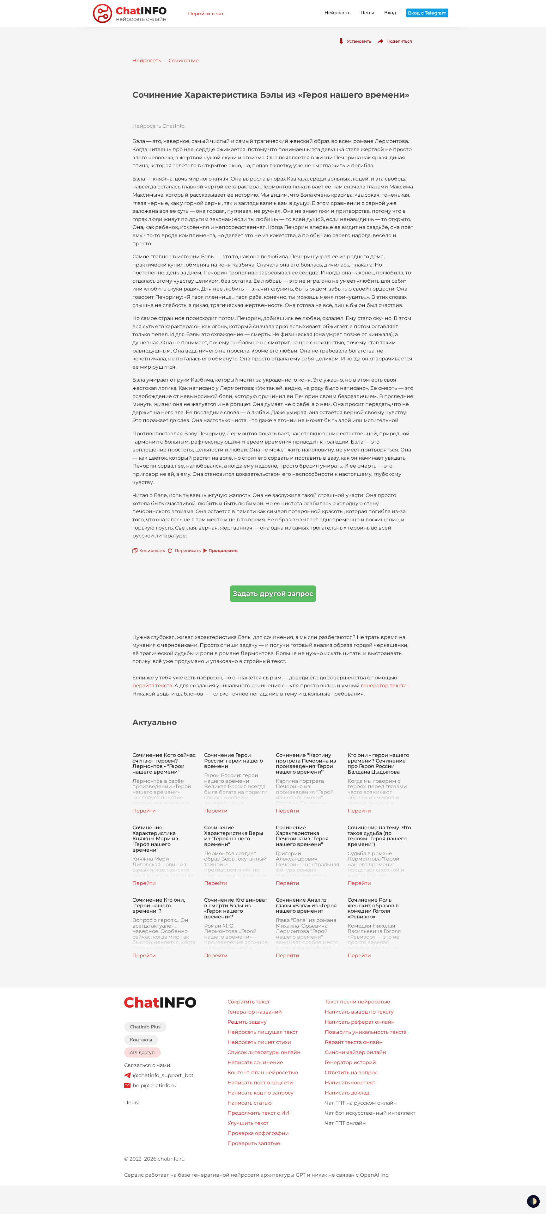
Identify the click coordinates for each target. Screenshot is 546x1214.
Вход (390, 12)
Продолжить (223, 550)
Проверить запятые (254, 1143)
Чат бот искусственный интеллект (370, 1113)
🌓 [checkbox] (533, 1201)
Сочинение (184, 61)
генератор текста (384, 686)
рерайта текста (152, 686)
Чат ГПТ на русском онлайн (361, 1103)
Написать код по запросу (261, 1093)
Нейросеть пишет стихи (259, 1042)
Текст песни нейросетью (357, 1002)
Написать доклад (347, 1093)
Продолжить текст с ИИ (258, 1113)
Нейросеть (337, 12)
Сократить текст (249, 1002)
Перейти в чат (206, 13)
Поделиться (399, 41)
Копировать (152, 550)
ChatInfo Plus (145, 1027)
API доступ (142, 1052)
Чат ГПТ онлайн (345, 1123)
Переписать (188, 550)
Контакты (141, 1040)
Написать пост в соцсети (260, 1083)
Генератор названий (255, 1012)
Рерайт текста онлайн (354, 1042)
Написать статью (250, 1103)
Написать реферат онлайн (360, 1022)
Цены (367, 12)
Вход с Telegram (427, 13)
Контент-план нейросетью (263, 1073)
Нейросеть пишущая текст (263, 1032)
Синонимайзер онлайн (355, 1052)
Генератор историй (350, 1062)
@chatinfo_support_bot (163, 1075)
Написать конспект (350, 1083)
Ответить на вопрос (351, 1073)
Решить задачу (247, 1022)
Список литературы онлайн (264, 1052)
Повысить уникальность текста (366, 1032)
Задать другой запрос (273, 594)
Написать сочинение (255, 1062)
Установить (359, 41)
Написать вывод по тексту (359, 1012)
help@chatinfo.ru (155, 1085)
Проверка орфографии (258, 1133)
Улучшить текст (248, 1123)
